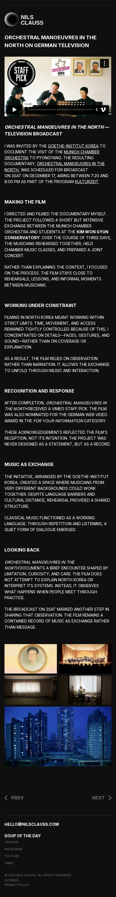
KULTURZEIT (87, 181)
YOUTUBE (12, 856)
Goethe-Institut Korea (73, 146)
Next (98, 798)
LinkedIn (11, 842)
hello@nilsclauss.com (32, 824)
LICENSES (12, 880)
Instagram (13, 849)
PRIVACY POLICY (17, 885)
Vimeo (9, 863)
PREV (17, 798)
